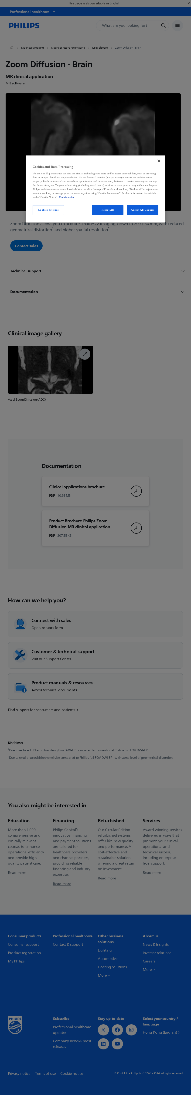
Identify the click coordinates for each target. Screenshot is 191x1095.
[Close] (159, 161)
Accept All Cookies (142, 210)
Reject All (108, 210)
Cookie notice (66, 197)
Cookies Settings (48, 210)
